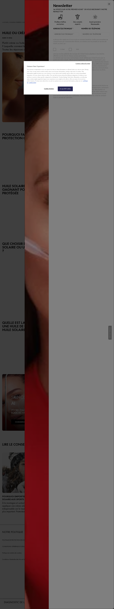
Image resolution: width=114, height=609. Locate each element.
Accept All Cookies (65, 88)
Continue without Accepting (83, 63)
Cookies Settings (49, 88)
